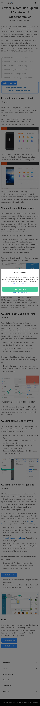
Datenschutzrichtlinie (19, 283)
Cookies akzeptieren (20, 289)
